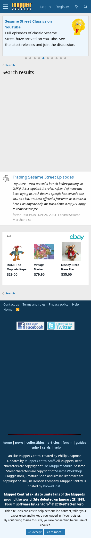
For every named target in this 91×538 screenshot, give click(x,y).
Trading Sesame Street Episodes (43, 177)
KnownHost (51, 486)
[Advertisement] (45, 124)
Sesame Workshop (68, 471)
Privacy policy (58, 304)
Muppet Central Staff (40, 461)
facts (16, 215)
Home (7, 309)
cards (46, 447)
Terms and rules (34, 304)
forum (68, 442)
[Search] (85, 7)
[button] (5, 6)
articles (54, 442)
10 (65, 58)
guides (81, 442)
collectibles (35, 442)
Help (75, 304)
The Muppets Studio (58, 466)
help (57, 447)
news (19, 442)
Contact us (11, 304)
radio (35, 447)
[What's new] (76, 7)
